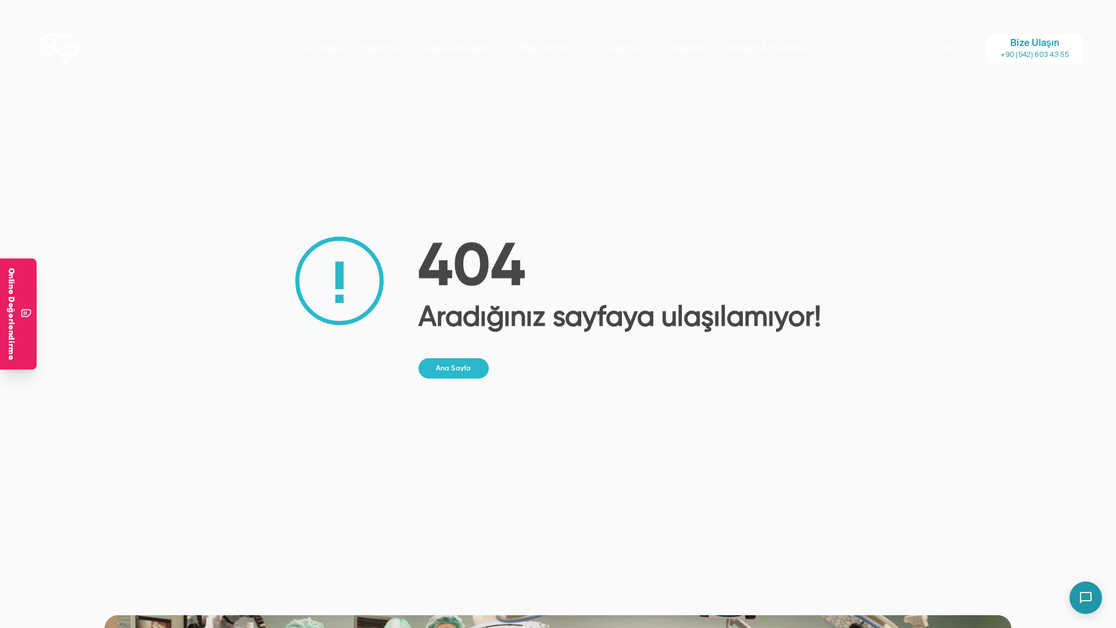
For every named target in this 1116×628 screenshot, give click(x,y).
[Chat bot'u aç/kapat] (1086, 597)
